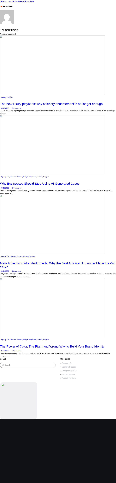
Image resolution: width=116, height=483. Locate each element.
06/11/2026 (5, 271)
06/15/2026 (5, 108)
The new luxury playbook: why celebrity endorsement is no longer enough (51, 104)
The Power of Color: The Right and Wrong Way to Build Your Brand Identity (52, 346)
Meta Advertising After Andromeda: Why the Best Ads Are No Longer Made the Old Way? (57, 265)
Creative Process (16, 177)
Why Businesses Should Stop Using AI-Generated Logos (40, 183)
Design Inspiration (29, 177)
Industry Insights (7, 97)
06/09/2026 (5, 351)
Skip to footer (29, 1)
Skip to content (6, 1)
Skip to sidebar (18, 1)
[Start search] (3, 364)
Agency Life (5, 177)
